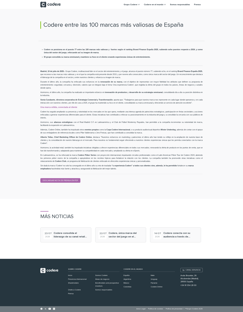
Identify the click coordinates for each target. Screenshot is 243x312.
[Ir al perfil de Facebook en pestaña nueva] (41, 309)
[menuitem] (141, 309)
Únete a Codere (74, 290)
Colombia (127, 287)
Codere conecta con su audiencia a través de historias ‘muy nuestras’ (177, 235)
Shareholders (73, 283)
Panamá (154, 283)
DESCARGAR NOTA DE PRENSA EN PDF (60, 180)
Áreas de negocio (102, 279)
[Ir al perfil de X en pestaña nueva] (45, 309)
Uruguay (154, 279)
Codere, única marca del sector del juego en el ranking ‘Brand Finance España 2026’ (123, 235)
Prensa (71, 294)
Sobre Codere (75, 269)
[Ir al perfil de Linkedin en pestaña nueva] (54, 309)
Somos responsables (103, 290)
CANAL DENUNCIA (193, 270)
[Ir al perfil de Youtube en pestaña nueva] (49, 309)
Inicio (70, 275)
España (126, 275)
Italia (152, 275)
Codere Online (156, 287)
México (126, 283)
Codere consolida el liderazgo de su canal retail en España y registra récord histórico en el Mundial (69, 235)
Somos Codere (101, 275)
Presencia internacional (77, 279)
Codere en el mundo (133, 269)
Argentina (127, 279)
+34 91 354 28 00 (188, 285)
